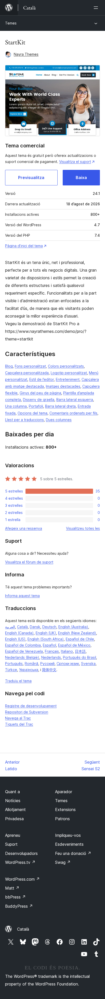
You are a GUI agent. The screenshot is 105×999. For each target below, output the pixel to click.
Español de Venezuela (24, 651)
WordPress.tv (20, 862)
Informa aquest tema (22, 595)
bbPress (15, 897)
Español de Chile (80, 639)
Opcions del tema (32, 413)
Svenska (88, 663)
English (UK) (46, 633)
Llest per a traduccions (24, 420)
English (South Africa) (46, 639)
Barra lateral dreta (60, 406)
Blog (9, 366)
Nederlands (51, 657)
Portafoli (36, 406)
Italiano (67, 651)
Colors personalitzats (66, 366)
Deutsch (49, 627)
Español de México (74, 645)
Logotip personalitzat (69, 373)
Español (49, 645)
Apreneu (12, 835)
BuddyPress (19, 906)
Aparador (63, 791)
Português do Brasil (79, 657)
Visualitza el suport (75, 161)
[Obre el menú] (97, 7)
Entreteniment (68, 379)
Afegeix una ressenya (23, 528)
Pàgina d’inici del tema (24, 246)
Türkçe (11, 669)
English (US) (15, 639)
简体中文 (49, 669)
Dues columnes (59, 420)
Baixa (81, 177)
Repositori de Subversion (26, 712)
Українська (28, 669)
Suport (11, 844)
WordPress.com (22, 879)
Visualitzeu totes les (83, 528)
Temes (11, 23)
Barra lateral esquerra (74, 399)
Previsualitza (31, 177)
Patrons (62, 818)
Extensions (65, 809)
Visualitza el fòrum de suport (29, 562)
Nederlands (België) (22, 657)
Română (31, 663)
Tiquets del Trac (19, 724)
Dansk (35, 627)
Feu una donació (73, 853)
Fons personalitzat (30, 366)
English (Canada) (19, 633)
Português (14, 663)
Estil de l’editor (41, 379)
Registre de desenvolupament (31, 706)
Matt (12, 888)
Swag (63, 862)
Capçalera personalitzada (27, 373)
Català (22, 627)
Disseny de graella (38, 399)
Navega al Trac (18, 718)
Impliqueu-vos (68, 835)
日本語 (80, 651)
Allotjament (15, 809)
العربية (10, 627)
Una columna (16, 406)
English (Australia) (73, 627)
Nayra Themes (26, 54)
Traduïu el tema (18, 681)
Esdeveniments (69, 844)
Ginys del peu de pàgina (40, 393)
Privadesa (14, 818)
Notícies (12, 800)
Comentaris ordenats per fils (73, 413)
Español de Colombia (23, 645)
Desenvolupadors (21, 853)
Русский (47, 663)
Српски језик (68, 663)
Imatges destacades (63, 386)
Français (52, 651)
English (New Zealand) (77, 633)
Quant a (12, 791)
